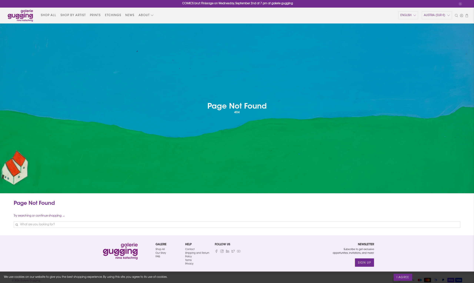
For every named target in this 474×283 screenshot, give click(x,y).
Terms (188, 260)
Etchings (113, 15)
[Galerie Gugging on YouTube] (238, 252)
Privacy (189, 264)
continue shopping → (50, 216)
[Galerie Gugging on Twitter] (233, 252)
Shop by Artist (73, 15)
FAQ (158, 256)
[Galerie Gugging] (20, 15)
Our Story (161, 253)
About (144, 15)
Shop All (48, 15)
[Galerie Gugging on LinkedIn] (227, 252)
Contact (190, 249)
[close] (460, 4)
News (129, 15)
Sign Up (364, 263)
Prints (95, 15)
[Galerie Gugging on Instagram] (222, 252)
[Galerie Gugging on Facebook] (216, 252)
